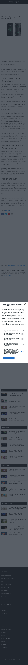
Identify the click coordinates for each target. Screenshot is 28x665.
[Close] (25, 304)
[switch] (22, 334)
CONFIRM (9, 358)
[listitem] (14, 331)
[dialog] (14, 332)
